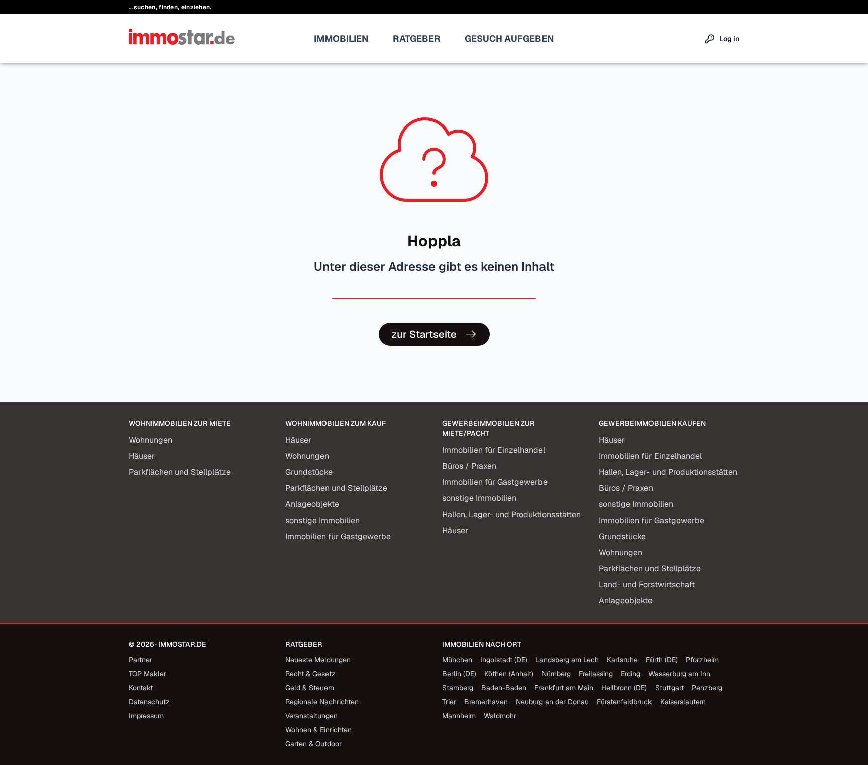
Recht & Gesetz (310, 673)
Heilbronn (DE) (624, 687)
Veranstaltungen (311, 715)
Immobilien (341, 38)
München (457, 659)
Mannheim (459, 715)
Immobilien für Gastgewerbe (338, 536)
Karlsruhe (622, 659)
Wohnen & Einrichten (318, 729)
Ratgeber (417, 38)
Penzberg (707, 687)
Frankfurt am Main (563, 687)
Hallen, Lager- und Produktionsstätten (511, 514)
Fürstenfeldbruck (624, 701)
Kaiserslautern (683, 701)
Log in (729, 38)
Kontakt (141, 687)
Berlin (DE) (459, 673)
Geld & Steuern (309, 687)
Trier (449, 701)
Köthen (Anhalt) (508, 673)
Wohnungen (150, 440)
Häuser (142, 456)
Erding (630, 673)
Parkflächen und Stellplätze (180, 472)
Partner (140, 659)
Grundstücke (309, 472)
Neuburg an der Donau (552, 701)
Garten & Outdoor (313, 743)
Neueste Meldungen (318, 659)
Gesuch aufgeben (509, 38)
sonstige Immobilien (322, 520)
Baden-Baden (503, 687)
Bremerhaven (486, 701)
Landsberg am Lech (567, 659)
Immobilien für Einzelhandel (493, 450)
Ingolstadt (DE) (503, 659)
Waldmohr (500, 715)
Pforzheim (702, 659)
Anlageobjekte (312, 504)
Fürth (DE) (662, 659)
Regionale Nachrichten (322, 701)
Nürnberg (556, 673)
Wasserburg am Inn (679, 673)
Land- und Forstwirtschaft (647, 584)
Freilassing (596, 673)
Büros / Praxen (469, 466)
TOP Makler (147, 673)
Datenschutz (149, 701)
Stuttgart (669, 687)
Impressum (146, 715)
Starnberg (457, 687)
